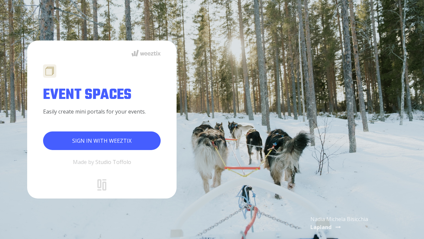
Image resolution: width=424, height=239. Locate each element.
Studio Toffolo (113, 162)
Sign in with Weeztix (102, 140)
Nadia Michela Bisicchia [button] (339, 223)
